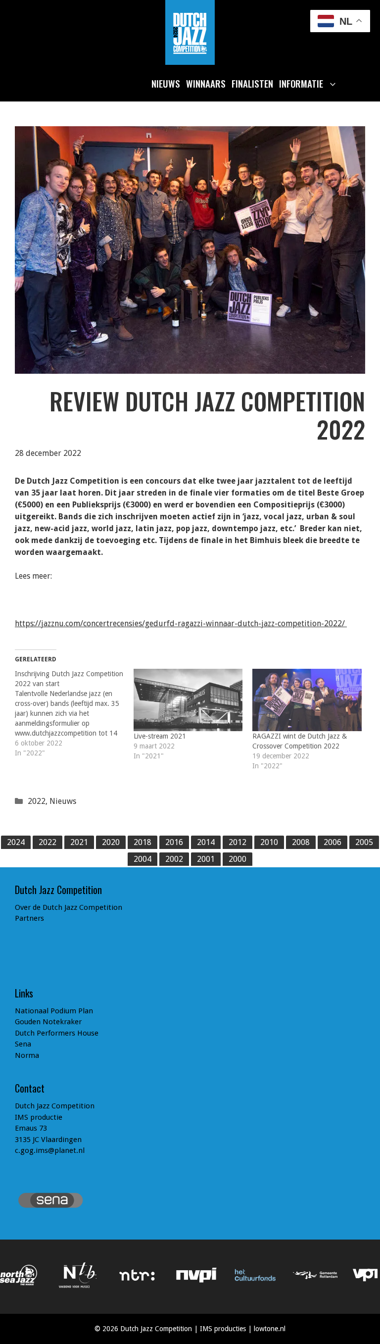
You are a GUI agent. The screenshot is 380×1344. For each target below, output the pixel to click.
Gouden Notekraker (48, 1021)
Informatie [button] (301, 83)
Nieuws (165, 83)
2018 (142, 842)
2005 (364, 842)
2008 (301, 842)
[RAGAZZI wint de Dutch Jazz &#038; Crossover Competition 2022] (306, 700)
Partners (29, 918)
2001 (206, 859)
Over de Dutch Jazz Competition (68, 907)
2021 (79, 842)
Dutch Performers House (56, 1033)
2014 (206, 842)
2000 (237, 859)
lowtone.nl (269, 1329)
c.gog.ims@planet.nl (50, 1150)
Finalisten (252, 83)
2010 (269, 842)
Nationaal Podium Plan (54, 1010)
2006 (332, 842)
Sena (23, 1044)
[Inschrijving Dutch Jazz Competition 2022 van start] (74, 713)
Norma (27, 1055)
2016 (174, 842)
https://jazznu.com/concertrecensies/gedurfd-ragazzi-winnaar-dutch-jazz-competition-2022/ (181, 623)
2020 (111, 842)
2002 (174, 859)
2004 (142, 859)
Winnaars (206, 83)
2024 (16, 842)
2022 (37, 801)
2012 (237, 842)
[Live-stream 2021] (188, 700)
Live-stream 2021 (160, 736)
